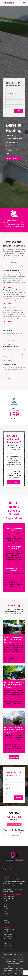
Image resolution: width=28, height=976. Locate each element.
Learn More (13, 482)
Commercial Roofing (9, 938)
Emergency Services (9, 929)
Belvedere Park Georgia (13, 956)
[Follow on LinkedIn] (16, 824)
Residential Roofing (8, 941)
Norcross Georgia (8, 968)
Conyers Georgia (7, 957)
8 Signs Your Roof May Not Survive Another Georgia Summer (13, 639)
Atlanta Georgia (18, 954)
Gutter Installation (8, 934)
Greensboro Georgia (18, 961)
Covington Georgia (18, 957)
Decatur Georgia (18, 959)
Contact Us (6, 922)
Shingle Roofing (7, 945)
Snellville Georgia (18, 970)
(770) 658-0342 (14, 817)
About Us (6, 908)
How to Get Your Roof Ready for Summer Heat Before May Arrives (14, 684)
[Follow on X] (12, 824)
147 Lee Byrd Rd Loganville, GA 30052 (12, 871)
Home (5, 906)
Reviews (6, 913)
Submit (18, 110)
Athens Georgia (8, 954)
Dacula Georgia (8, 959)
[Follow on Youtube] (20, 824)
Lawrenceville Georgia (13, 963)
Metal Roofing (7, 943)
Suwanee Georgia (8, 972)
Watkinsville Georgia (8, 973)
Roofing (6, 920)
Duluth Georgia (7, 961)
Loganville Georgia (18, 965)
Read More (8, 321)
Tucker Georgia (19, 972)
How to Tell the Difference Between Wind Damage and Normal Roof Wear (13, 729)
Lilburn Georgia (7, 965)
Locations (6, 915)
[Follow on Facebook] (8, 824)
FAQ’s (5, 918)
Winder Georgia (19, 973)
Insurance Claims (8, 936)
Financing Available (13, 158)
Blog (5, 911)
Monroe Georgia (19, 968)
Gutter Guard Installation (10, 931)
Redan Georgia (8, 970)
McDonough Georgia (13, 966)
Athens (9, 300)
